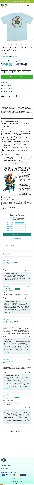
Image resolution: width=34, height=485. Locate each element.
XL (14, 71)
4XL (28, 71)
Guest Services (5, 465)
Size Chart (4, 82)
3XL (24, 71)
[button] (4, 56)
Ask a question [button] (17, 238)
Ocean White (14, 64)
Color (11, 61)
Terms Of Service (21, 482)
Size (2, 69)
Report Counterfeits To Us (9, 482)
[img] (6, 260)
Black (25, 64)
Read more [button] (7, 352)
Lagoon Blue (6, 64)
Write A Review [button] (17, 234)
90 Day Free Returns (7, 91)
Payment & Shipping (7, 85)
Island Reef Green (10, 64)
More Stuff (4, 468)
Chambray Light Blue (3, 64)
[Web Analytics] (17, 484)
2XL (19, 71)
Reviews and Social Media (8, 472)
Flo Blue (18, 64)
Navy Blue (21, 64)
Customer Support (6, 88)
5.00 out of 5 (21, 218)
